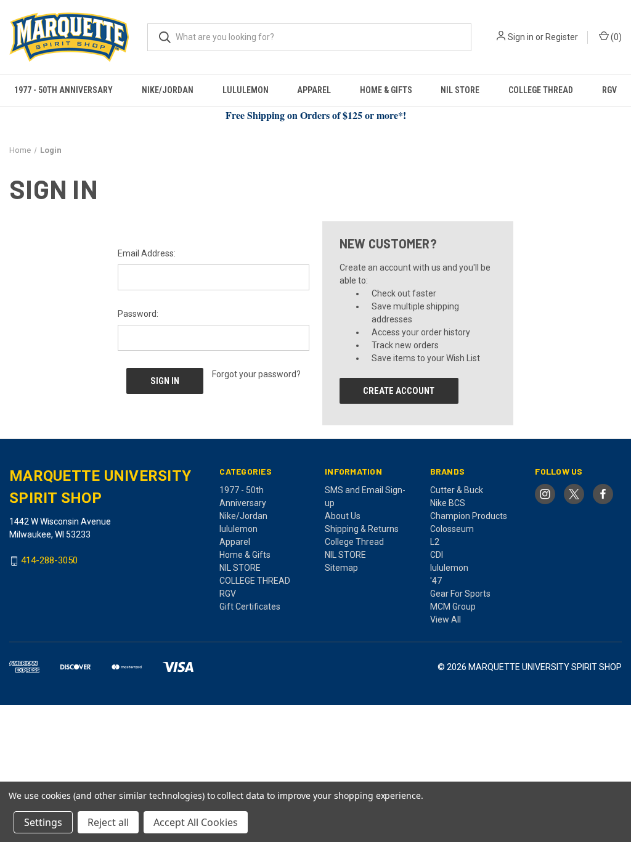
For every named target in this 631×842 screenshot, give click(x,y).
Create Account (398, 390)
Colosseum (452, 529)
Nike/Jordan (167, 90)
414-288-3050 (49, 560)
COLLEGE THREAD (540, 90)
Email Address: (147, 253)
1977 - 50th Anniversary (63, 90)
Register (561, 37)
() (615, 37)
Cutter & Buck (456, 490)
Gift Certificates (249, 606)
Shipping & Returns (362, 529)
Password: (138, 314)
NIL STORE (460, 90)
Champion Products (468, 516)
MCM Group (453, 606)
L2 (434, 542)
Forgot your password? (256, 374)
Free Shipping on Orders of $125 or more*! (316, 115)
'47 (436, 581)
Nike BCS (447, 503)
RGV (609, 90)
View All (445, 619)
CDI (436, 555)
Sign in (521, 37)
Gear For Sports (460, 594)
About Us (342, 516)
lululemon (245, 90)
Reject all (108, 822)
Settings (43, 822)
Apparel (314, 90)
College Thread (354, 542)
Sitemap (341, 568)
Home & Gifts (386, 90)
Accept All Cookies (195, 822)
